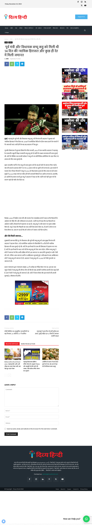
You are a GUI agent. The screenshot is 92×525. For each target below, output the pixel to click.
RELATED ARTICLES (12, 344)
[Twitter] (81, 6)
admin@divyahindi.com (50, 474)
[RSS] (85, 2)
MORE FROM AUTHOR (28, 344)
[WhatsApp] (12, 64)
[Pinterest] (49, 479)
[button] (85, 30)
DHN (7, 59)
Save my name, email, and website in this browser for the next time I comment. (32, 429)
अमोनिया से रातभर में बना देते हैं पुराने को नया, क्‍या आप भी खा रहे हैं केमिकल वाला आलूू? (50, 364)
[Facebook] (78, 2)
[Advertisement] (48, 16)
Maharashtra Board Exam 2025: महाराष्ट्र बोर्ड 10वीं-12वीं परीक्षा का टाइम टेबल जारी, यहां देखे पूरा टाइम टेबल (12, 365)
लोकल (10, 42)
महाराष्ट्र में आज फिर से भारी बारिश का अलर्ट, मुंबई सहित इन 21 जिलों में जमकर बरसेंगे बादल (47, 333)
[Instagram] (81, 2)
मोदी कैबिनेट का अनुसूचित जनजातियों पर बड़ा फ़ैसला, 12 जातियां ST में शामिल (16, 332)
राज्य (11, 39)
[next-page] (9, 375)
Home (6, 39)
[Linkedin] (42, 479)
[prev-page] (5, 375)
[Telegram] (22, 64)
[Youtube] (85, 6)
